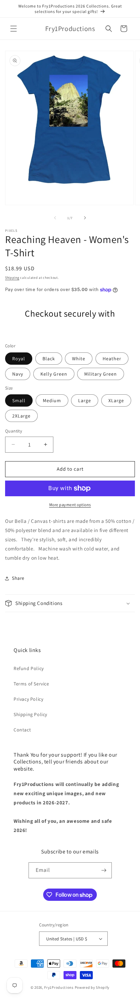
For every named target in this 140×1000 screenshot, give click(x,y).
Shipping (12, 277)
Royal (18, 358)
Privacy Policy (28, 699)
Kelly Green (53, 374)
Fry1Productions (59, 987)
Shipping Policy (30, 714)
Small (18, 400)
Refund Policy (29, 668)
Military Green (100, 374)
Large (84, 400)
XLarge (116, 400)
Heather (112, 358)
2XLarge (21, 416)
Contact (22, 730)
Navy (17, 374)
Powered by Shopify (92, 987)
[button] (13, 28)
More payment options (70, 504)
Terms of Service (31, 684)
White (78, 358)
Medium (52, 400)
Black (48, 358)
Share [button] (18, 578)
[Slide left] (55, 217)
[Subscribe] (104, 870)
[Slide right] (84, 217)
